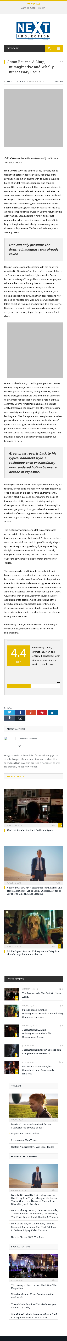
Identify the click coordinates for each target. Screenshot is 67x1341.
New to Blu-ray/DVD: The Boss (27, 1237)
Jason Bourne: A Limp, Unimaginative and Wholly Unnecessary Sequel (36, 1033)
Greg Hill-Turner (16, 81)
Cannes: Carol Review (33, 7)
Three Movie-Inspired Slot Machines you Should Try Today (33, 1306)
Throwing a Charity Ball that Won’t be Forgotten (34, 1286)
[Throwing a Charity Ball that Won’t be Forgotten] (33, 1267)
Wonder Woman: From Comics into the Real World (32, 1296)
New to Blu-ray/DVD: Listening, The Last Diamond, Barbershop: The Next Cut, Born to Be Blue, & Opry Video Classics (33, 1227)
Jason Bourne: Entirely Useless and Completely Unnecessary (41, 1051)
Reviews (59, 81)
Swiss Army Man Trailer (24, 1140)
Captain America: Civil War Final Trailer (32, 1146)
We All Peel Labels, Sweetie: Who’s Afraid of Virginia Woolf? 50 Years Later (34, 1316)
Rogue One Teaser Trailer (25, 1133)
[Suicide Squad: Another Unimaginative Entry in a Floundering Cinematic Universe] (33, 928)
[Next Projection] (33, 29)
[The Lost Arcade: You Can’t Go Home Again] (33, 808)
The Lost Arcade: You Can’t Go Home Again (30, 830)
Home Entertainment (24, 1156)
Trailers (16, 1085)
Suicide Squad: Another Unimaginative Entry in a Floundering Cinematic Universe (33, 953)
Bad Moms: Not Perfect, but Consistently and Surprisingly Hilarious (38, 1070)
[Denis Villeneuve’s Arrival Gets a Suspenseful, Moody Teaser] (33, 1106)
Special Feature (20, 1246)
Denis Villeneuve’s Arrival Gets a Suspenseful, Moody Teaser (31, 1126)
